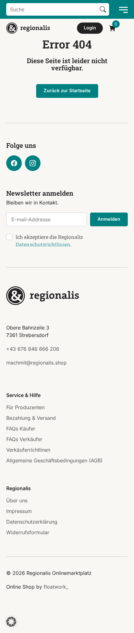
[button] (11, 621)
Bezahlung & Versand (31, 418)
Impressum (19, 511)
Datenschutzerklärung (31, 522)
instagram (33, 163)
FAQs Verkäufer (24, 439)
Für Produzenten (25, 407)
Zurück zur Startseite (67, 90)
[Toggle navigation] (121, 9)
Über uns (16, 500)
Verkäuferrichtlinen (28, 450)
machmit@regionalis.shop (36, 362)
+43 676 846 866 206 (32, 349)
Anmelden (109, 219)
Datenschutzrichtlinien (43, 244)
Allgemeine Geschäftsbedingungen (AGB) (54, 460)
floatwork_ (56, 587)
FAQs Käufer (20, 428)
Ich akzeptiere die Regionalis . (49, 241)
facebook (14, 163)
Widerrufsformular (27, 532)
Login (90, 28)
